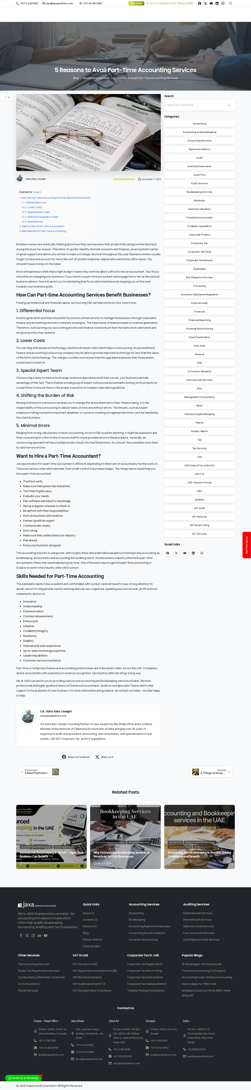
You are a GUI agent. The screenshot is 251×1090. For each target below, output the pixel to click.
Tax (199, 439)
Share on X (107, 757)
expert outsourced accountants (104, 383)
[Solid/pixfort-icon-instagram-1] (33, 935)
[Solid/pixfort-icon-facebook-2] (21, 935)
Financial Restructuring (199, 328)
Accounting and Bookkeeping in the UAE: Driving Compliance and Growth (199, 854)
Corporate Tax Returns (199, 260)
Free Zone (200, 345)
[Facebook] (200, 3)
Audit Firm (199, 174)
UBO (199, 491)
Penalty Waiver (199, 431)
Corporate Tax (199, 243)
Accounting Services (96, 78)
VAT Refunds (199, 516)
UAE (199, 456)
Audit (199, 157)
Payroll (200, 422)
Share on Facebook (79, 757)
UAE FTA (199, 474)
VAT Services (199, 533)
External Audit (199, 303)
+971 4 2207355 (29, 3)
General (199, 354)
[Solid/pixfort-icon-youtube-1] (46, 935)
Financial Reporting (199, 320)
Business (199, 200)
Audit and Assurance (199, 166)
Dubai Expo (199, 268)
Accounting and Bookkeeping (199, 132)
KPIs (199, 388)
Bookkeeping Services (199, 191)
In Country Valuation (199, 371)
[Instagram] (223, 3)
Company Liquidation (199, 226)
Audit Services (199, 183)
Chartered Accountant (199, 217)
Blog (76, 78)
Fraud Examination (199, 337)
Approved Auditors (199, 149)
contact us (125, 690)
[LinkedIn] (217, 3)
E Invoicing (199, 285)
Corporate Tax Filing (199, 251)
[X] (205, 3)
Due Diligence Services (199, 277)
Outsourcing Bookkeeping (199, 414)
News (199, 405)
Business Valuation (200, 209)
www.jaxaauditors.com (53, 715)
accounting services (44, 323)
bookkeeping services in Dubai (120, 681)
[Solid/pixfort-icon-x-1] (27, 935)
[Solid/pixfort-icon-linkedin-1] (39, 935)
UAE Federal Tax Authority (199, 465)
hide (36, 192)
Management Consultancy (199, 397)
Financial (199, 311)
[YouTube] (211, 3)
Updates (199, 499)
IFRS (199, 362)
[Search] (229, 105)
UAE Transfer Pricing (199, 482)
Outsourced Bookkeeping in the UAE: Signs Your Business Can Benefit (51, 854)
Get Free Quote (246, 545)
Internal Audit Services (199, 380)
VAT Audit (199, 508)
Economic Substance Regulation (199, 294)
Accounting (199, 123)
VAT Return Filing (199, 525)
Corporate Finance (199, 234)
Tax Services (199, 448)
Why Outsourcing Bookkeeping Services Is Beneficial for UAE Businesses (122, 854)
